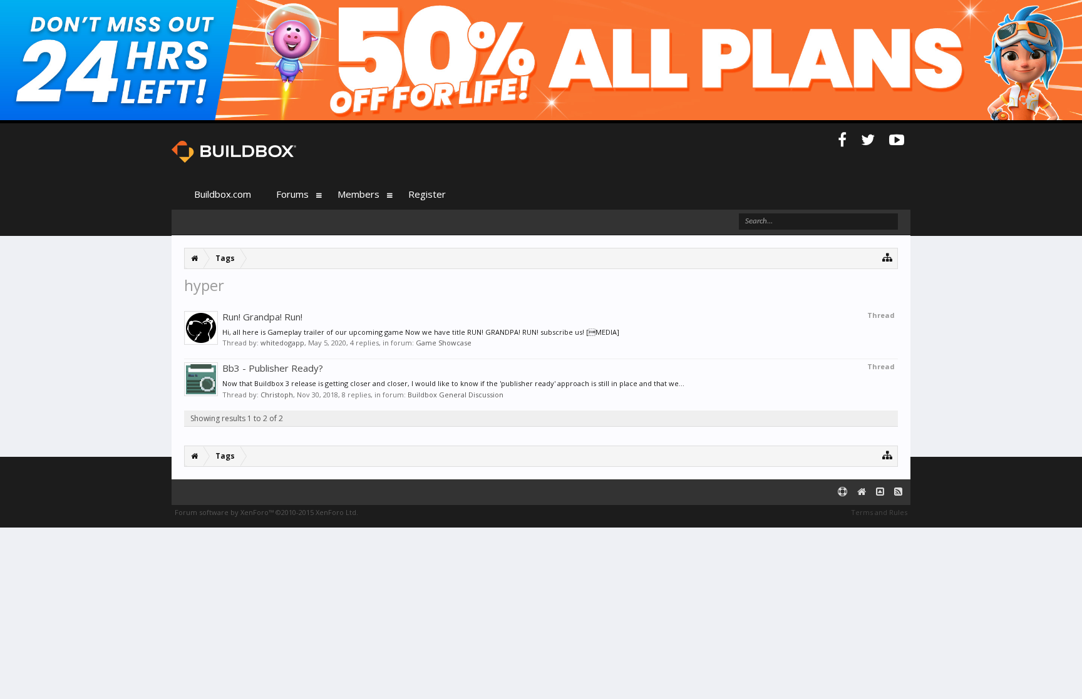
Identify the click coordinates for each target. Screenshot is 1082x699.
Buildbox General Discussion (455, 394)
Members (358, 194)
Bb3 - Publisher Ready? (272, 368)
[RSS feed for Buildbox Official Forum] (898, 492)
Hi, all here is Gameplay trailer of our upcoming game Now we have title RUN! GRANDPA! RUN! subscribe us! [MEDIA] (420, 332)
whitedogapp (282, 342)
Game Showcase (443, 342)
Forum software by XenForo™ (266, 512)
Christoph (276, 394)
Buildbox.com (222, 194)
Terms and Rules (879, 512)
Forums (292, 194)
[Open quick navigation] (887, 257)
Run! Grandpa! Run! (262, 316)
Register (427, 194)
